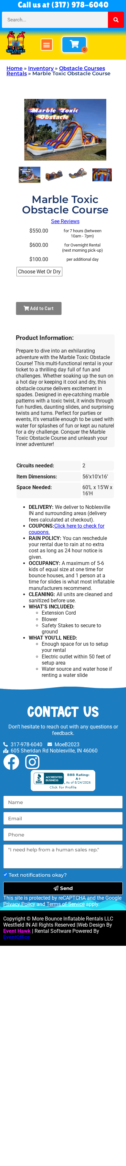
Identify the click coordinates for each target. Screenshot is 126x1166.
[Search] (116, 20)
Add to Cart (41, 308)
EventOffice (16, 937)
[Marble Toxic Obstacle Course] (29, 175)
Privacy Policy (19, 904)
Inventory (41, 68)
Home (14, 68)
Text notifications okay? (38, 875)
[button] (47, 45)
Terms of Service (66, 904)
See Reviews (65, 221)
